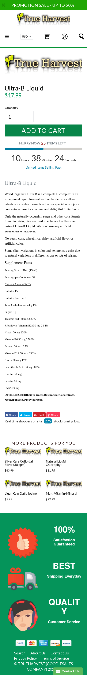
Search (20, 653)
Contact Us (59, 653)
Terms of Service (55, 658)
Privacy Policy (25, 658)
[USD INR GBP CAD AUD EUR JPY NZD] (26, 37)
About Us (38, 653)
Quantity (11, 108)
